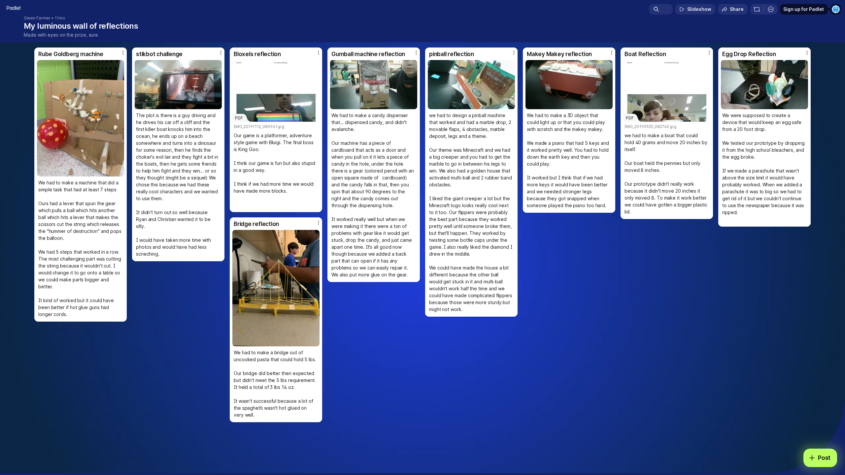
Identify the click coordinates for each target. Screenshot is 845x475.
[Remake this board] (756, 9)
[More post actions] (123, 52)
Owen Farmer (37, 18)
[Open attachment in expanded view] (80, 118)
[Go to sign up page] (835, 9)
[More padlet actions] (770, 9)
